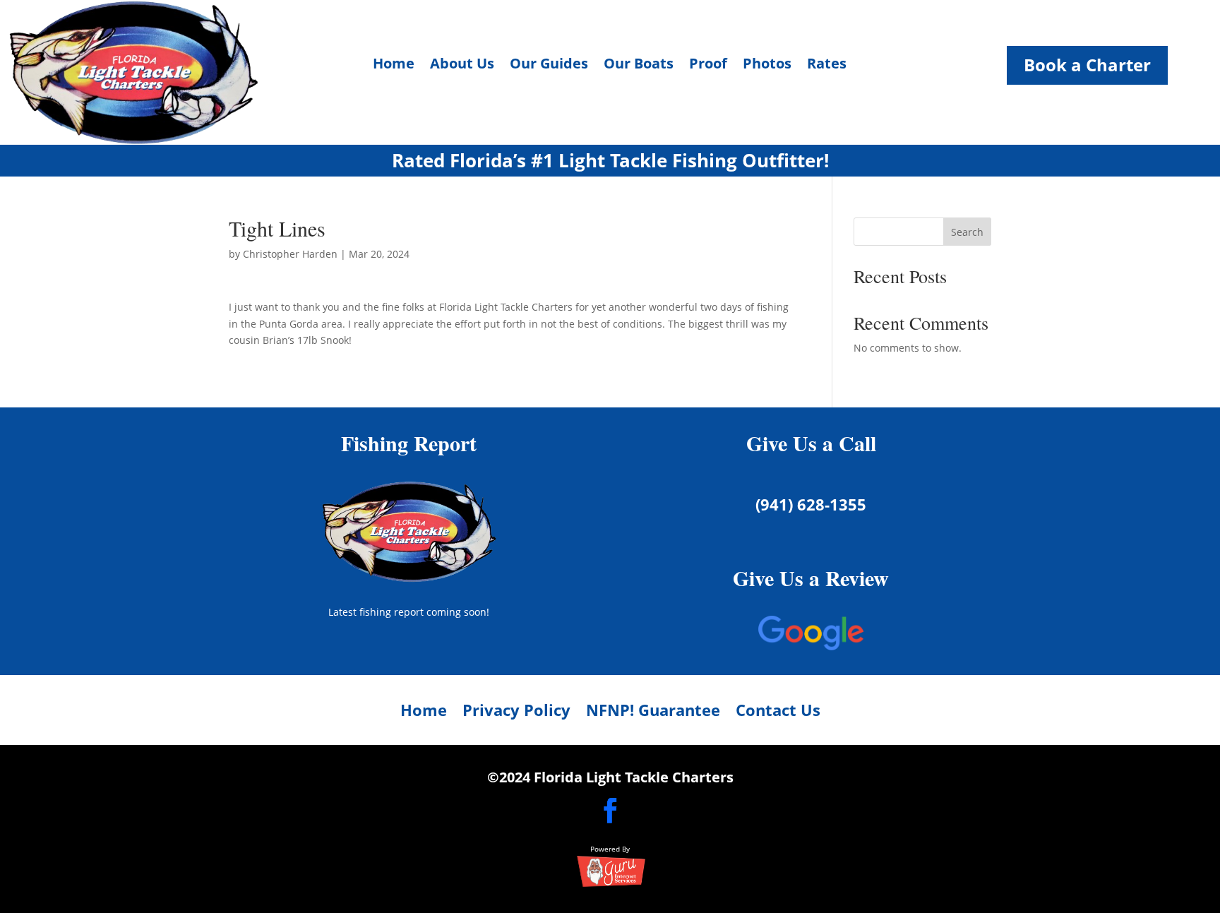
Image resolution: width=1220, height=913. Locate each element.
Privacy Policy (516, 712)
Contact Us (778, 712)
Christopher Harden (290, 254)
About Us (462, 66)
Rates (827, 66)
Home (393, 66)
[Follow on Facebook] (610, 810)
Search (967, 232)
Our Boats (639, 66)
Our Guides (549, 66)
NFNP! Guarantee (653, 712)
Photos (767, 66)
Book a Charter (1087, 64)
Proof (708, 66)
